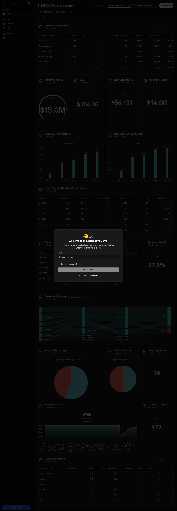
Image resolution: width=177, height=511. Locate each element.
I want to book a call (69, 264)
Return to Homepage (90, 275)
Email (60, 253)
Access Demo (88, 269)
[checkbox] (59, 264)
